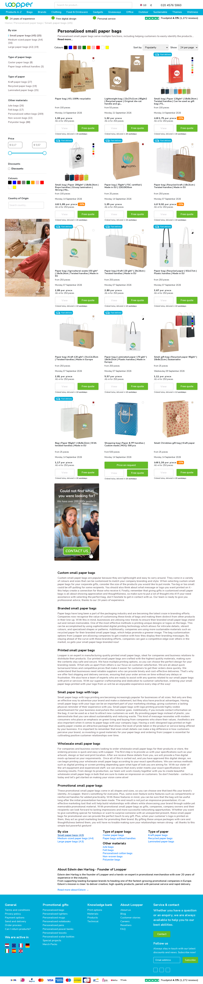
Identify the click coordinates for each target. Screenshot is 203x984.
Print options (94, 910)
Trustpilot (170, 18)
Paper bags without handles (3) (26, 66)
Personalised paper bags (28, 23)
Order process (13, 925)
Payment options (14, 917)
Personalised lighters (55, 914)
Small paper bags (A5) (59, 23)
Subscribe (190, 960)
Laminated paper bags (161, 841)
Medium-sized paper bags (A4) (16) (25, 41)
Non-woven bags (113, 856)
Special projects (52, 940)
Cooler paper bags (113, 835)
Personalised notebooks (57, 921)
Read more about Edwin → (73, 890)
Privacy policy (13, 914)
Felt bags (108, 850)
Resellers (125, 925)
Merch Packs (50, 944)
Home (8, 23)
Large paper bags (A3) (71, 841)
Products (92, 917)
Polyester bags (111, 859)
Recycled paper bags (160, 838)
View (65, 128)
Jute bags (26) (16, 105)
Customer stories (130, 917)
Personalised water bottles (58, 936)
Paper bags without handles (119, 838)
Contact (161, 934)
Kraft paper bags (158, 835)
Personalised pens (53, 925)
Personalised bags (53, 910)
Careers (125, 921)
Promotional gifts (56, 905)
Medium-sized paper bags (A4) (76, 838)
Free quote (88, 128)
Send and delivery (15, 921)
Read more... (65, 39)
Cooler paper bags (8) (20, 62)
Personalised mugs (54, 917)
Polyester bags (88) (19, 122)
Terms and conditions (17, 910)
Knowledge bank (99, 905)
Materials (92, 914)
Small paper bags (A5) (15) (26, 35)
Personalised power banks (58, 929)
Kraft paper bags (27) (20, 82)
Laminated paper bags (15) (23, 90)
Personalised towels (55, 933)
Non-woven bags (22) (20, 118)
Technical (92, 921)
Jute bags (108, 847)
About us (125, 910)
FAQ (123, 929)
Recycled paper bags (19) (22, 86)
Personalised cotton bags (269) (25, 113)
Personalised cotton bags (117, 853)
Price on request (126, 465)
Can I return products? (18, 929)
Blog (123, 914)
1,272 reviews (188, 18)
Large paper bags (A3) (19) (23, 47)
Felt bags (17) (16, 109)
